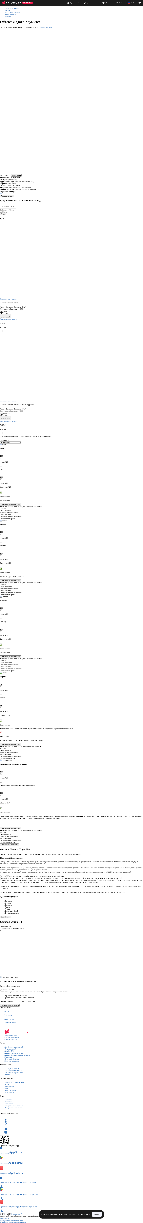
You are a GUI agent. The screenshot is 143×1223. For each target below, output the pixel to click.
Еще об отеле (5, 917)
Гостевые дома (10, 1023)
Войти (121, 3)
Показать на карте (46, 27)
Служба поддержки (11, 1037)
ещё (109, 872)
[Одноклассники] (5, 1121)
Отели (6, 1011)
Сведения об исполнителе (10, 1005)
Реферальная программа (13, 1106)
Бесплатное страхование (13, 1073)
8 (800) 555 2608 (10, 1039)
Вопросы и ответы (11, 1061)
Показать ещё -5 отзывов (9, 844)
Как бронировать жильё (13, 1047)
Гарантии (8, 1057)
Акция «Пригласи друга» (14, 1053)
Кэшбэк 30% (9, 1051)
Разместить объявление (13, 1071)
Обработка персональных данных (13, 1222)
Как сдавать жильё (11, 1069)
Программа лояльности (13, 1108)
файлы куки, (54, 1214)
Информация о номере (8, 319)
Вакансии (8, 1102)
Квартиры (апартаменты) (14, 1082)
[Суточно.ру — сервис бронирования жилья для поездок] (11, 3)
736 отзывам (16, 175)
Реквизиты (8, 1104)
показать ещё (5, 316)
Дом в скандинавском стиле (10, 504)
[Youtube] (5, 1130)
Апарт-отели (9, 1019)
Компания (8, 1100)
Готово (3, 214)
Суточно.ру (16, 1214)
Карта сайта (4, 1218)
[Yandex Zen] (5, 1133)
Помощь (7, 1075)
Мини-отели (9, 1015)
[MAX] (5, 1124)
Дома (6, 1088)
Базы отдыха (9, 1092)
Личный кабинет (10, 1035)
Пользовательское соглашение (11, 1220)
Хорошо (97, 1214)
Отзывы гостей (10, 1049)
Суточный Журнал (11, 1059)
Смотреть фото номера (8, 299)
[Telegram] (5, 1118)
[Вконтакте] (5, 1127)
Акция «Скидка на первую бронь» (17, 1055)
